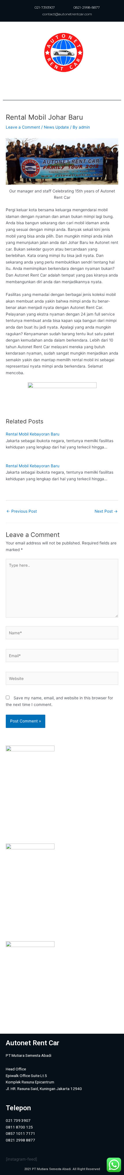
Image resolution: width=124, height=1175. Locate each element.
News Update (56, 127)
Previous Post (21, 511)
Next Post (106, 511)
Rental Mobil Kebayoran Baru (32, 434)
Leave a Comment (23, 127)
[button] (62, 88)
